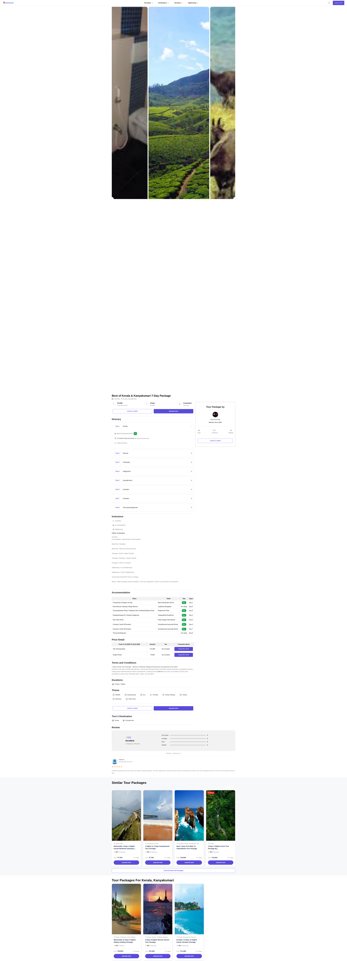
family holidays (170, 695)
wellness (118, 699)
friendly (155, 695)
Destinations (162, 3)
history (184, 695)
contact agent (132, 411)
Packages (147, 3)
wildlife (117, 695)
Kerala (125, 399)
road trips (132, 699)
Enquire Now (126, 862)
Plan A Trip (338, 3)
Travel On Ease (215, 419)
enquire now (173, 411)
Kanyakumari (132, 399)
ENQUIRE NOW (183, 649)
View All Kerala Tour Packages (173, 870)
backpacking (131, 695)
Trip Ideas (177, 3)
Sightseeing (192, 3)
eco (144, 695)
